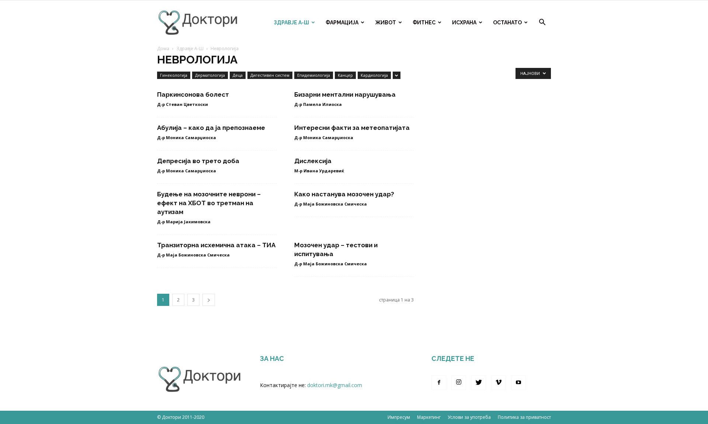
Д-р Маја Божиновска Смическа (330, 204)
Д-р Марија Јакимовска (184, 221)
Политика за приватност (524, 417)
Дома (163, 48)
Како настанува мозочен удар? (344, 194)
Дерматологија (210, 75)
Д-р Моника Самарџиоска (186, 137)
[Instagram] (458, 382)
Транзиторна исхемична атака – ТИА (216, 245)
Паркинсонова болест (193, 94)
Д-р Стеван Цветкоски (182, 104)
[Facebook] (438, 382)
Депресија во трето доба (198, 161)
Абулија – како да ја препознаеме (211, 127)
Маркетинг (429, 417)
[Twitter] (478, 382)
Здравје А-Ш (291, 22)
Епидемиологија (313, 75)
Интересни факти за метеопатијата (352, 127)
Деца (238, 75)
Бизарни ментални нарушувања (345, 94)
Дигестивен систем (269, 75)
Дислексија (313, 161)
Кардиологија (374, 75)
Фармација (342, 22)
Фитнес (424, 22)
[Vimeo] (498, 382)
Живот (385, 22)
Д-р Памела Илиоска (318, 104)
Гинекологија (173, 75)
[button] (542, 23)
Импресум (399, 417)
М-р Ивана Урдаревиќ (319, 170)
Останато (507, 22)
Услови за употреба (469, 417)
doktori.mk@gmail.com (334, 385)
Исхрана (464, 22)
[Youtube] (518, 382)
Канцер (345, 75)
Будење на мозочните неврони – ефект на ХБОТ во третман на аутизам (209, 203)
